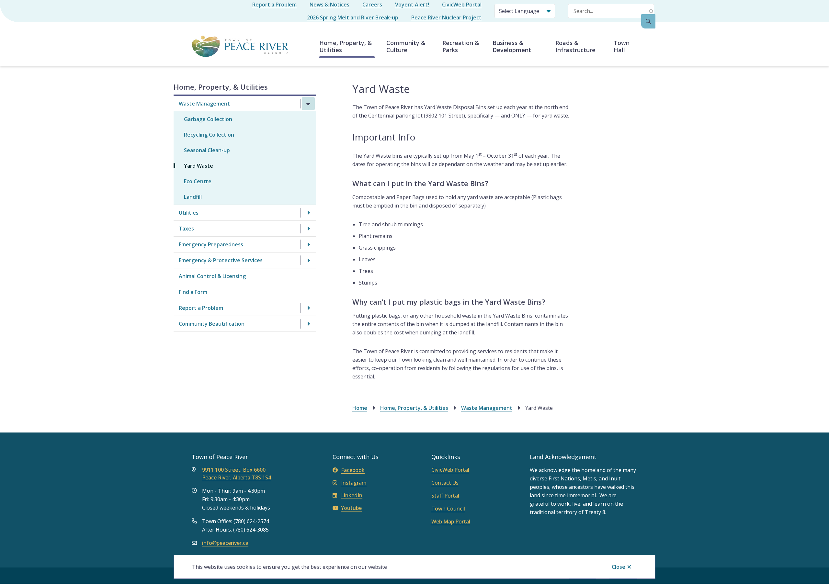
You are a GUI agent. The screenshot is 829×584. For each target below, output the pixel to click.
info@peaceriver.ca (225, 542)
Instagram (354, 482)
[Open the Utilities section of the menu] (308, 212)
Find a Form (193, 292)
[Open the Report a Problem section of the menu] (308, 307)
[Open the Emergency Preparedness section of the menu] (308, 244)
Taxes (186, 228)
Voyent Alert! (412, 4)
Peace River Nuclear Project (446, 17)
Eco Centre (197, 181)
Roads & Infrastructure (575, 46)
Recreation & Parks (460, 46)
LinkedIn (351, 495)
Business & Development (512, 46)
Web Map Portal (450, 521)
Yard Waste (198, 165)
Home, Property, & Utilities (345, 46)
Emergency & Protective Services (221, 260)
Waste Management (204, 103)
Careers (372, 4)
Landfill (193, 196)
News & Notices (329, 4)
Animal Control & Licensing (212, 276)
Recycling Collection (209, 134)
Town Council (448, 508)
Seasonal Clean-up (207, 150)
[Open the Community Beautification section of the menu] (308, 323)
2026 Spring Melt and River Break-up (352, 17)
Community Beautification (211, 323)
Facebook (353, 470)
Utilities (189, 212)
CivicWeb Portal (462, 4)
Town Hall (622, 46)
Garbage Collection (208, 119)
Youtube (351, 507)
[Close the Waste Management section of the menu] (308, 103)
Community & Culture (406, 46)
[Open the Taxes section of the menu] (308, 228)
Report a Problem (274, 4)
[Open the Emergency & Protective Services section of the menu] (308, 260)
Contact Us (445, 482)
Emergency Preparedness (211, 244)
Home (359, 407)
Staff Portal (445, 495)
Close (618, 566)
